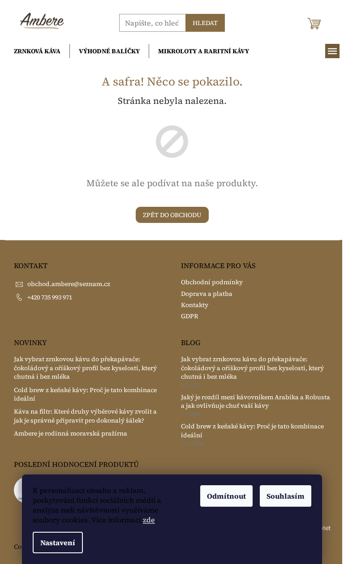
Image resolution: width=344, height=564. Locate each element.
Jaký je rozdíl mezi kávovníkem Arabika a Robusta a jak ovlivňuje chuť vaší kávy (255, 401)
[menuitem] (37, 51)
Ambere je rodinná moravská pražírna (70, 433)
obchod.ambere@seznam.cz (68, 283)
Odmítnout (226, 496)
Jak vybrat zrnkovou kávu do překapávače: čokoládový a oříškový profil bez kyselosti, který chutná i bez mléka (85, 368)
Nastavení (57, 542)
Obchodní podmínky (212, 282)
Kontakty (194, 304)
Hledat (205, 22)
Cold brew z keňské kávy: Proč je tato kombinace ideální (85, 394)
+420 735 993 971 (49, 297)
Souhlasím (286, 496)
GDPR (189, 316)
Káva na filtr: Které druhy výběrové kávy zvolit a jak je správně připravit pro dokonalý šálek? (85, 415)
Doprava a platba (206, 293)
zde (149, 520)
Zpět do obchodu (172, 214)
